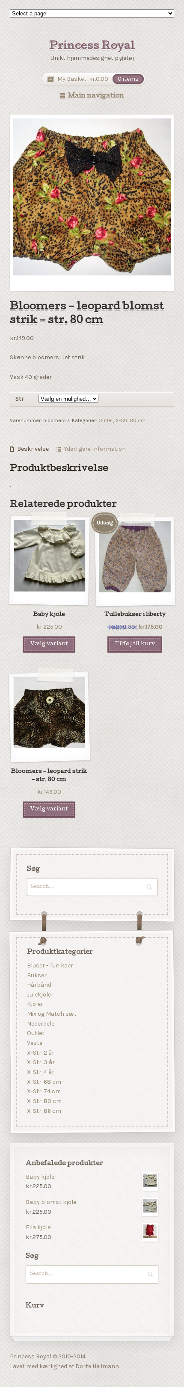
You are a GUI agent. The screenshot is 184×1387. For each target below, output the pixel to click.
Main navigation (96, 96)
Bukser (36, 975)
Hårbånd (39, 985)
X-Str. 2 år (40, 1052)
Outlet (105, 420)
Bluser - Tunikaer (50, 965)
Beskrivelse (33, 448)
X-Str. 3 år (40, 1062)
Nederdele (40, 1023)
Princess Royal (92, 46)
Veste (34, 1043)
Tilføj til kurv (135, 644)
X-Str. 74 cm (43, 1091)
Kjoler (35, 1004)
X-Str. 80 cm (130, 420)
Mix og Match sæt (51, 1014)
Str (19, 398)
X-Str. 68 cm (44, 1081)
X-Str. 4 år (40, 1072)
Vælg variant (49, 644)
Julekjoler (40, 994)
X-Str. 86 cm (44, 1111)
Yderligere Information (95, 448)
